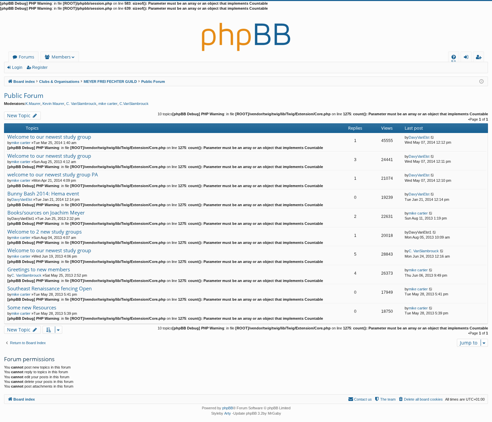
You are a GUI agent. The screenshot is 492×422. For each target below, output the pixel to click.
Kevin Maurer (53, 104)
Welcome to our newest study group (49, 137)
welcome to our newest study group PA (52, 174)
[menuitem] (453, 57)
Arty (227, 413)
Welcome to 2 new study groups (44, 232)
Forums (26, 57)
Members (61, 57)
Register (40, 67)
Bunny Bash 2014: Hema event (43, 193)
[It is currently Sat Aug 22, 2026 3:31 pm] (481, 81)
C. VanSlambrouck (81, 104)
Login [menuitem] (467, 58)
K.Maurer (32, 104)
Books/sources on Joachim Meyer (46, 212)
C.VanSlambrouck (134, 104)
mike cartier (107, 104)
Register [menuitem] (480, 58)
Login (17, 67)
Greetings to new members (38, 269)
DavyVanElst (419, 137)
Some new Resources (31, 307)
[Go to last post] (432, 137)
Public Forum (24, 95)
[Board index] (246, 31)
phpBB (227, 408)
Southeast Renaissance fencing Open (49, 288)
